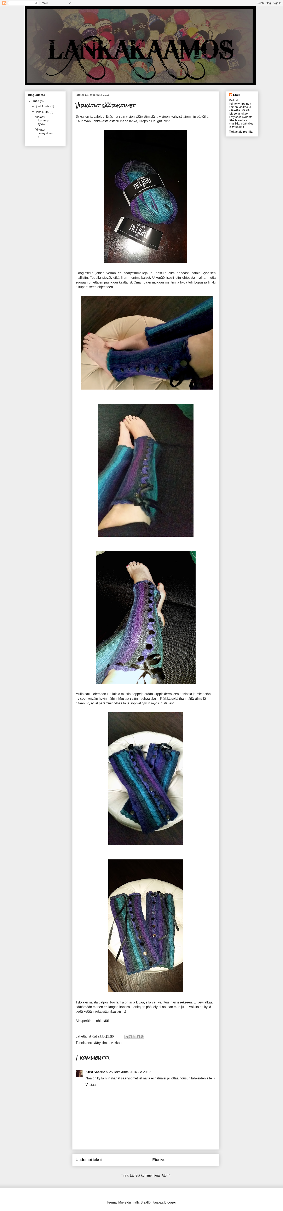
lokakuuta (43, 112)
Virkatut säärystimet (44, 133)
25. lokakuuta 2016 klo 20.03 (130, 1072)
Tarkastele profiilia (241, 131)
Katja (236, 94)
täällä (107, 1021)
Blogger (170, 1202)
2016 (36, 101)
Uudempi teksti (89, 1159)
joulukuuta (43, 106)
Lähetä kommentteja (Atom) (150, 1175)
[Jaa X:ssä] (134, 1037)
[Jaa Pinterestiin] (142, 1037)
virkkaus (117, 1043)
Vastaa (91, 1084)
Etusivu (159, 1159)
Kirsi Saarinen (97, 1072)
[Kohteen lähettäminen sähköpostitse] (126, 1037)
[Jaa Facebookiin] (138, 1037)
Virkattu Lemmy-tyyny (42, 120)
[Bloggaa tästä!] (130, 1037)
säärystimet (101, 1043)
